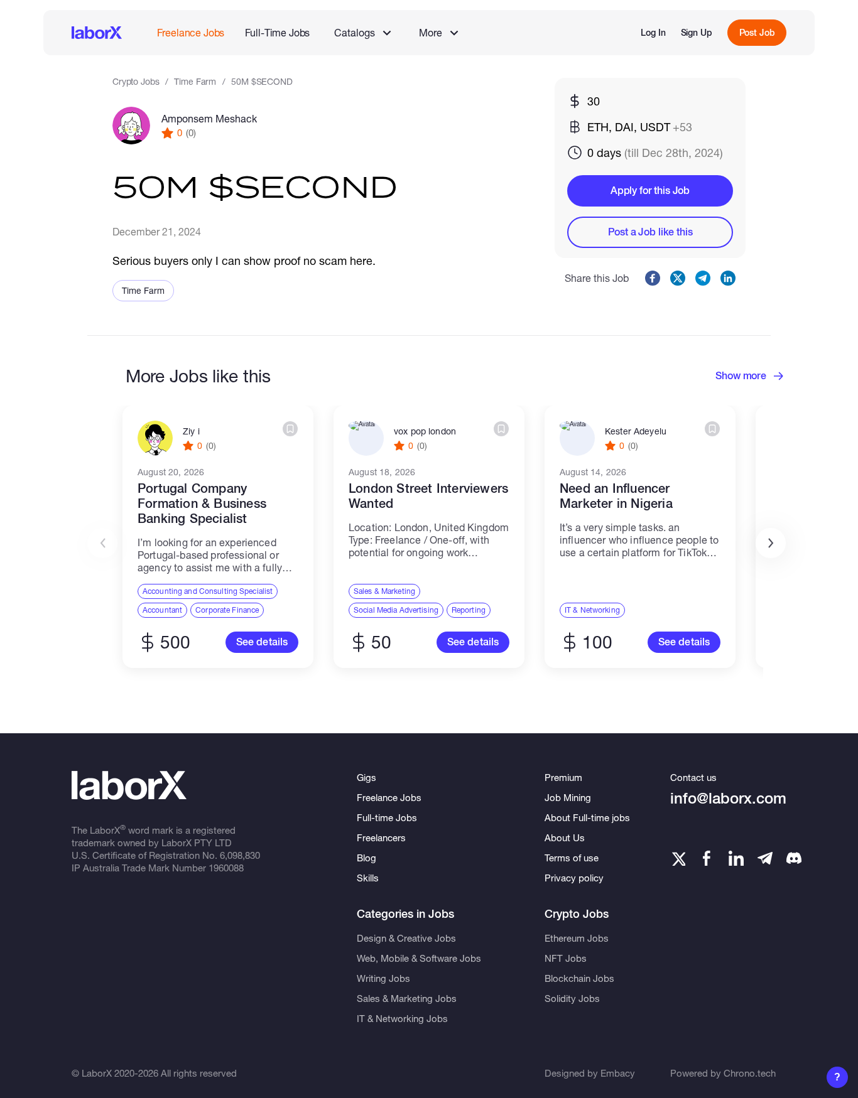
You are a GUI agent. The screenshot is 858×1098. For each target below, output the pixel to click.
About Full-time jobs (587, 817)
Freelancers (381, 837)
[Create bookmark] (290, 428)
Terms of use (572, 857)
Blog (366, 857)
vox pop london (425, 431)
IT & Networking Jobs (402, 1018)
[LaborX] (97, 32)
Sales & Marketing (384, 591)
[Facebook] (706, 858)
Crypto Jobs (135, 81)
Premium (563, 777)
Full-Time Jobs (277, 32)
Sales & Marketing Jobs (407, 998)
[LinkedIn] (736, 858)
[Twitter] (677, 858)
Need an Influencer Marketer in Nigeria (616, 496)
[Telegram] (765, 858)
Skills (368, 877)
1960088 (226, 867)
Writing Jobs (383, 978)
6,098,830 (240, 855)
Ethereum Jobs (577, 938)
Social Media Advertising (396, 610)
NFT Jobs (566, 958)
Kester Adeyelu (635, 431)
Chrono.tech (750, 1073)
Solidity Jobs (572, 998)
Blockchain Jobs (579, 978)
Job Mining (568, 797)
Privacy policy (574, 877)
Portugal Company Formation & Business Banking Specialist (202, 503)
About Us (565, 837)
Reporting (469, 610)
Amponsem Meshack (209, 118)
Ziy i (191, 431)
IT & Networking (592, 610)
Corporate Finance (227, 610)
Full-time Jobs (387, 817)
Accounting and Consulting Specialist (208, 591)
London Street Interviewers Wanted (428, 496)
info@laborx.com (728, 798)
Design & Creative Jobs (406, 938)
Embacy (617, 1073)
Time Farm (195, 81)
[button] (771, 543)
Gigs (366, 777)
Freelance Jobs (191, 32)
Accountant (162, 610)
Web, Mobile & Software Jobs (419, 958)
